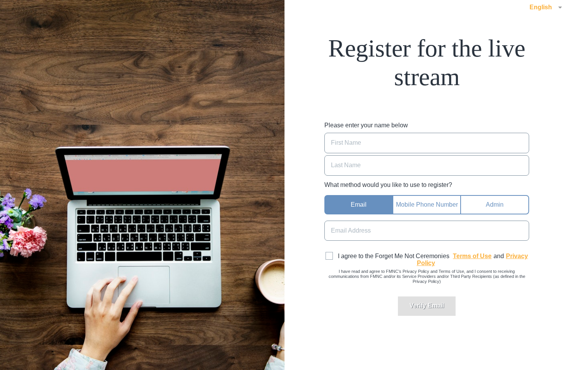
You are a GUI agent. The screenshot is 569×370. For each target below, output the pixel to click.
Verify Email (427, 305)
